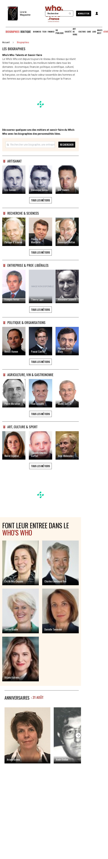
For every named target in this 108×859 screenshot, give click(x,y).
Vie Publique (60, 31)
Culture (82, 31)
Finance (51, 31)
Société (68, 31)
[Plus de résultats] (78, 735)
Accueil (6, 42)
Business (37, 31)
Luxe (94, 31)
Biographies (12, 31)
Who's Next (99, 31)
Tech (44, 31)
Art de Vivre (75, 31)
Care (89, 31)
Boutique (26, 31)
